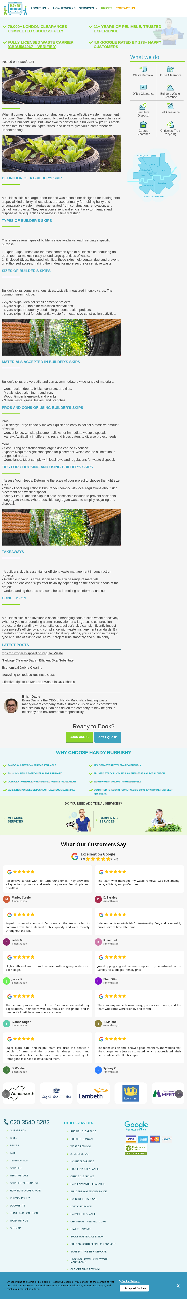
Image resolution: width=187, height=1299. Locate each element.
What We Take (19, 1175)
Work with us (19, 1220)
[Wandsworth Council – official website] (19, 1093)
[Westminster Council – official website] (56, 1093)
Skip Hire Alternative (24, 1183)
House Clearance (170, 75)
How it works (64, 8)
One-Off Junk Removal (85, 1269)
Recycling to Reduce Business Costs (29, 675)
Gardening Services (109, 820)
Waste (24, 500)
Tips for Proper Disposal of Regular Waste (32, 653)
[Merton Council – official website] (168, 1093)
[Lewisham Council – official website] (131, 1093)
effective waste (88, 114)
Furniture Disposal (143, 114)
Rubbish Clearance (83, 1131)
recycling (102, 500)
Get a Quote (107, 737)
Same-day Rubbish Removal (88, 1251)
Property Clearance (84, 1169)
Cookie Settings (130, 1281)
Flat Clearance (80, 1229)
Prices (106, 8)
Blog (13, 1138)
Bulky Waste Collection (86, 1236)
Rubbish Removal (81, 1139)
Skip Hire (16, 1168)
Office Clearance (143, 93)
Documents (17, 1205)
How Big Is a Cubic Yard (25, 1190)
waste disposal (94, 433)
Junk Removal (79, 1154)
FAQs (13, 1153)
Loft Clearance (170, 112)
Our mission (18, 1130)
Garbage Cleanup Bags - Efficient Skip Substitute (38, 660)
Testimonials (19, 1160)
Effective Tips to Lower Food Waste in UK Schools (38, 682)
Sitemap (15, 1228)
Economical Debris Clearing (22, 667)
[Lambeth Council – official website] (93, 1093)
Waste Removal (143, 75)
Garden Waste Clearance (87, 1184)
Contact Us (125, 8)
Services (86, 8)
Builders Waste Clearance (170, 95)
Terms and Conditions (24, 1213)
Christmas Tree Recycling (170, 132)
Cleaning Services (15, 820)
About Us (38, 8)
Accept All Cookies (135, 1288)
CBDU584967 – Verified (32, 47)
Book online (79, 736)
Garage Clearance (143, 132)
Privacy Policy (20, 1198)
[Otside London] (154, 201)
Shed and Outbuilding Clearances (93, 1244)
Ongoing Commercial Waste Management (89, 1260)
